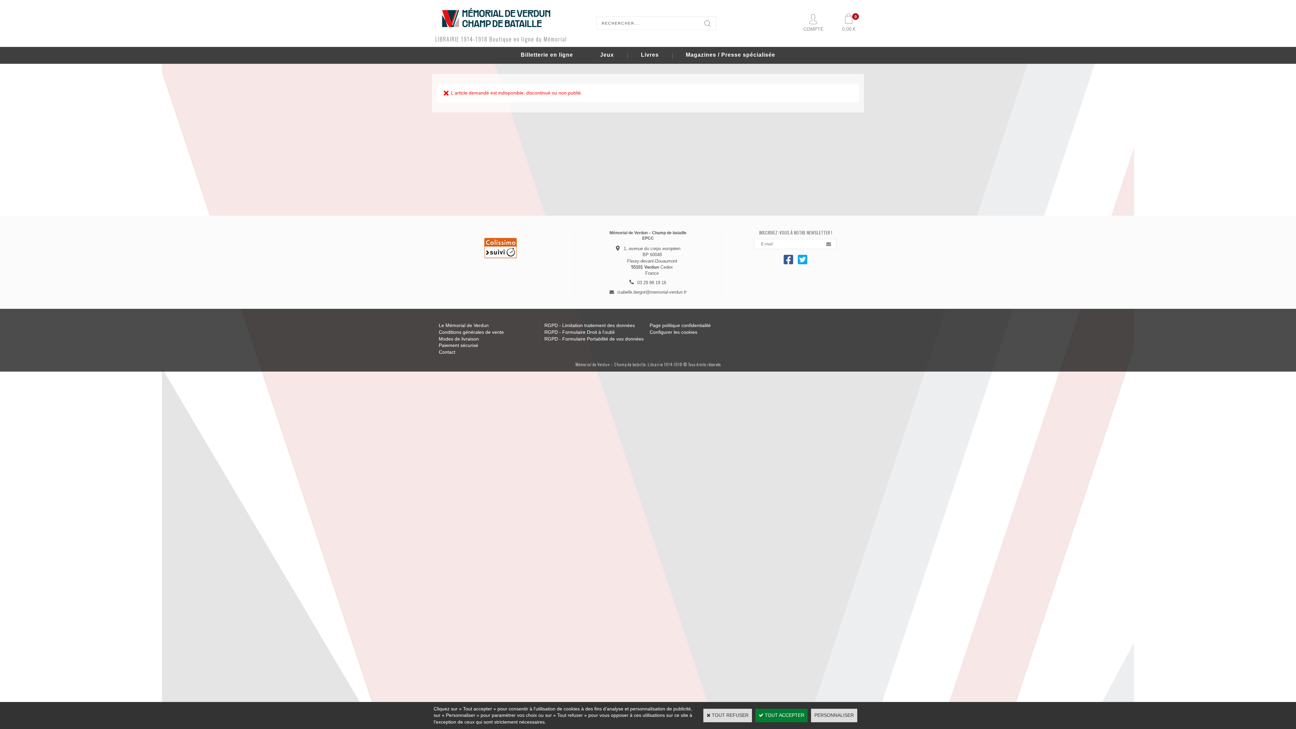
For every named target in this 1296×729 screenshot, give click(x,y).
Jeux (607, 55)
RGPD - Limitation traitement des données (589, 325)
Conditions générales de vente (471, 332)
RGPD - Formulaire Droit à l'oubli (579, 332)
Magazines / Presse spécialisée (730, 55)
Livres (650, 55)
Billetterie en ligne (547, 55)
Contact (447, 352)
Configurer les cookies (673, 332)
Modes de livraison (459, 339)
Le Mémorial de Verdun (464, 325)
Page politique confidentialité (680, 325)
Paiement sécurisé (458, 345)
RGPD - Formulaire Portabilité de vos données (594, 339)
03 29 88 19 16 (651, 282)
